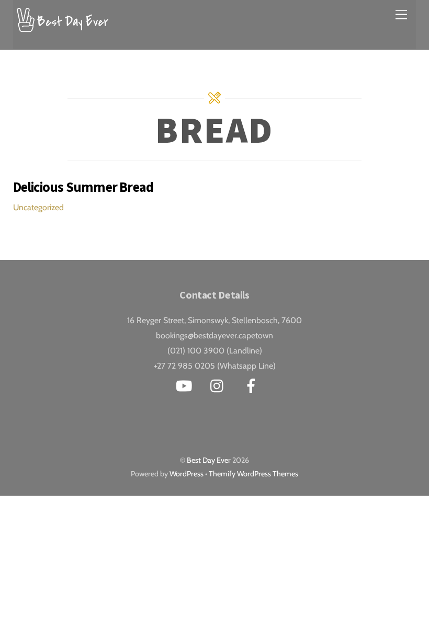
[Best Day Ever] (62, 27)
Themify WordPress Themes (253, 473)
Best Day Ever (209, 460)
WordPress (187, 473)
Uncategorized (38, 207)
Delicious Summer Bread (83, 187)
